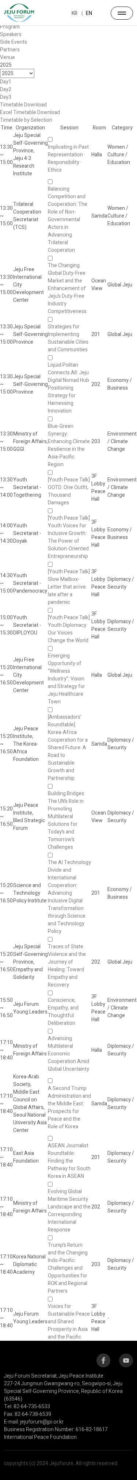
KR (74, 13)
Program (10, 27)
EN (89, 13)
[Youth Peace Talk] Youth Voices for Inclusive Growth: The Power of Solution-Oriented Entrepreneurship (69, 537)
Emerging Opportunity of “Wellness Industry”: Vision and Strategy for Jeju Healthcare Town (66, 679)
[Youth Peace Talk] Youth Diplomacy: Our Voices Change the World (69, 629)
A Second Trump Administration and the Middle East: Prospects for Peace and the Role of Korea (69, 1107)
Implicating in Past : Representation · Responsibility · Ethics (69, 158)
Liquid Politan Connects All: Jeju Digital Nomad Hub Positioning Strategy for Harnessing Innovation (68, 388)
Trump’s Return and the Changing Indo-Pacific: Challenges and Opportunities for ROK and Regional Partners (68, 1268)
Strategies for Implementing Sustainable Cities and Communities (68, 338)
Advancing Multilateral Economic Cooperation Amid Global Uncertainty (68, 1054)
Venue (7, 57)
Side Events (13, 42)
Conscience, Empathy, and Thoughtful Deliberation (63, 1011)
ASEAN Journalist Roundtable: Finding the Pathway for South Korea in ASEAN (69, 1161)
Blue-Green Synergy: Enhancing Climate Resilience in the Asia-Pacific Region (69, 445)
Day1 (5, 82)
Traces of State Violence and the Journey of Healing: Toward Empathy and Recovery (67, 966)
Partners (10, 50)
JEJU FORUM (19, 13)
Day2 (5, 89)
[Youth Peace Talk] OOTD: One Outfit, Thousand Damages (69, 491)
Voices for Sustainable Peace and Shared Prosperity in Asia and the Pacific (69, 1322)
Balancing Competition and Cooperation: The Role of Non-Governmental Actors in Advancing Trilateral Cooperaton (67, 219)
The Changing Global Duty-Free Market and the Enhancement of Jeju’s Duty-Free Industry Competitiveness (67, 288)
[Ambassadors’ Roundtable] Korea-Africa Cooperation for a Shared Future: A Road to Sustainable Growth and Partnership (68, 747)
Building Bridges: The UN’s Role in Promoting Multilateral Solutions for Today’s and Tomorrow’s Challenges (66, 820)
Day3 (5, 97)
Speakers (11, 34)
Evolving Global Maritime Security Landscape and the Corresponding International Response (69, 1211)
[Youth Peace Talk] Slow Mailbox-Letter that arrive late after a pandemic (69, 587)
